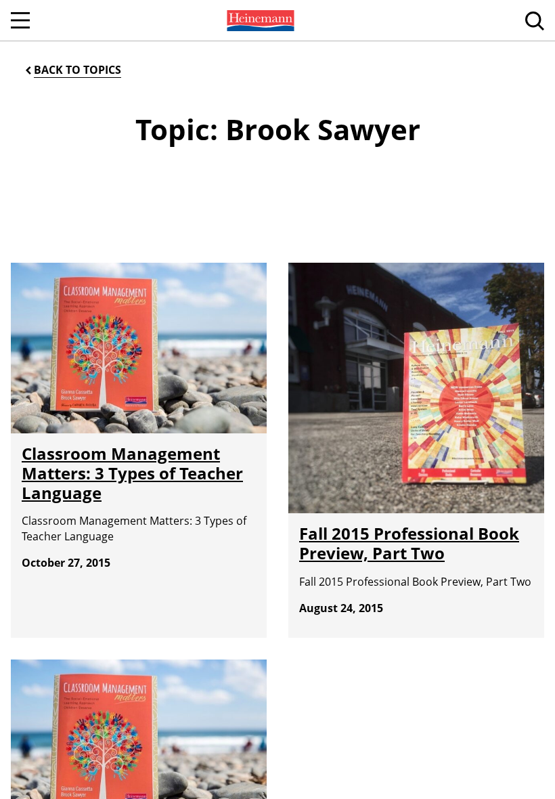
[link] (259, 20)
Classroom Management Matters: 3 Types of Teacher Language (132, 473)
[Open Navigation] (20, 20)
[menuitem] (259, 20)
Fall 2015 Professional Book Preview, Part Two (409, 543)
